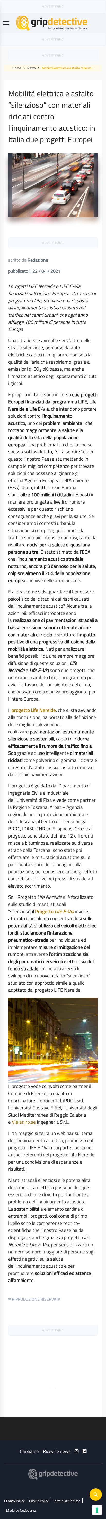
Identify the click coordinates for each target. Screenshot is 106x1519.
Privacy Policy (14, 1500)
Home (16, 68)
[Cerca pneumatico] (96, 1494)
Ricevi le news (56, 1451)
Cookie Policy (39, 1500)
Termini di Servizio (66, 1500)
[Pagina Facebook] (84, 1451)
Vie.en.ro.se (24, 1122)
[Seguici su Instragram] (76, 1451)
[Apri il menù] (6, 23)
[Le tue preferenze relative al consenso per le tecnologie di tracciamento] (97, 1510)
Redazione (38, 260)
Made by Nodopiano (21, 1510)
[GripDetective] (53, 1474)
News (31, 68)
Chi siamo (29, 1451)
